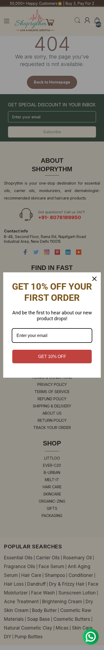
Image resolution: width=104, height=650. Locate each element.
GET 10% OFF (52, 356)
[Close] (94, 278)
